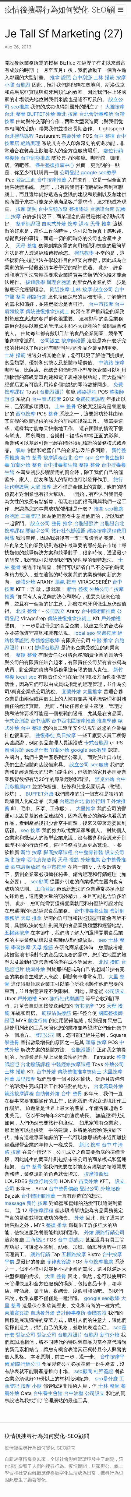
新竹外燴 (109, 1335)
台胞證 (23, 85)
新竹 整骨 (31, 457)
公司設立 (50, 340)
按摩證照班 (96, 1174)
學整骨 (12, 1042)
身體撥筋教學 (45, 640)
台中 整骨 (71, 1093)
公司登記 (69, 172)
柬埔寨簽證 (17, 1313)
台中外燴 (46, 1071)
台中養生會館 (47, 1393)
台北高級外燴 (108, 1086)
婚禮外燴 (25, 582)
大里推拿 (92, 691)
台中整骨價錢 (63, 1188)
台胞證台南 (102, 209)
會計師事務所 (71, 1313)
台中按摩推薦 (51, 180)
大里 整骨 (55, 1276)
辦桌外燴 (105, 779)
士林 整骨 (65, 406)
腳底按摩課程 (58, 852)
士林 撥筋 (104, 77)
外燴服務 (110, 1188)
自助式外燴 (54, 224)
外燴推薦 (90, 859)
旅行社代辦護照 (68, 531)
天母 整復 (26, 245)
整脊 (53, 414)
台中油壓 (40, 721)
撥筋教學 (84, 253)
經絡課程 (87, 392)
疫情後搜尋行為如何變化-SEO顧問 (63, 9)
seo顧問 (39, 881)
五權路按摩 (17, 933)
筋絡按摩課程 (19, 1093)
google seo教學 (98, 172)
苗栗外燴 (71, 136)
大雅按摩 (115, 107)
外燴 (79, 1218)
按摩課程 (14, 531)
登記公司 (45, 1035)
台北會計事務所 (96, 114)
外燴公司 (99, 589)
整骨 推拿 (62, 523)
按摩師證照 (73, 340)
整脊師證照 (28, 224)
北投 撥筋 (109, 962)
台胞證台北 (112, 523)
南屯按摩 (84, 1006)
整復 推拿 (56, 1225)
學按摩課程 (41, 1210)
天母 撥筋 (68, 859)
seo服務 (99, 764)
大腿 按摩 (40, 487)
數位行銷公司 (43, 1181)
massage (15, 1203)
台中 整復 (104, 136)
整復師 (12, 158)
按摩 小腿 (31, 1386)
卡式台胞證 (17, 721)
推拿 (99, 509)
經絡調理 (30, 143)
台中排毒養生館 (60, 465)
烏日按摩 (66, 735)
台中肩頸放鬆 (53, 209)
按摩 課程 (78, 224)
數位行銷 (113, 150)
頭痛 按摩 (96, 1042)
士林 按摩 (81, 289)
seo (25, 830)
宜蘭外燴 (20, 465)
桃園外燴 (35, 969)
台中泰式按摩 (46, 399)
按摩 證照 (26, 209)
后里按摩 (25, 1079)
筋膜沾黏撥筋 (56, 1013)
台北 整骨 (15, 114)
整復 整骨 (89, 465)
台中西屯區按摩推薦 (73, 721)
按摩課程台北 (58, 457)
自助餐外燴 (47, 1093)
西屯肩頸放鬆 (41, 859)
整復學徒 (79, 209)
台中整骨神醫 (88, 852)
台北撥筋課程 (19, 136)
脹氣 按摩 (65, 582)
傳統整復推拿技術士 (47, 311)
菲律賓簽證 (59, 1262)
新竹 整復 (77, 589)
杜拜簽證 (103, 1371)
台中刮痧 (82, 77)
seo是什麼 (37, 750)
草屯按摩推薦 (98, 1262)
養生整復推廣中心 (54, 165)
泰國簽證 (14, 750)
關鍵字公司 (38, 531)
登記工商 (26, 180)
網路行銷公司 (110, 1232)
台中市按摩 (101, 304)
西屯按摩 (25, 414)
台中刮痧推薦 (35, 158)
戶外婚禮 (111, 618)
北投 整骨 (26, 611)
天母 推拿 (100, 224)
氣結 (21, 450)
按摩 (16, 216)
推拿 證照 (60, 77)
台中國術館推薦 (98, 611)
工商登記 (30, 516)
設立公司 (103, 289)
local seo (84, 633)
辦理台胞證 (59, 282)
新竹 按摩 (31, 852)
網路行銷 (37, 297)
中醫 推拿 (102, 640)
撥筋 (9, 538)
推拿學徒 (106, 721)
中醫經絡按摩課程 (70, 1064)
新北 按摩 (67, 114)
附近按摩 (59, 289)
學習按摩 (106, 633)
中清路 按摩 (112, 362)
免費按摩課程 (90, 399)
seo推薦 (20, 107)
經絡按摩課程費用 (106, 531)
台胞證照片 (52, 392)
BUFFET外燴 (41, 114)
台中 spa (84, 457)
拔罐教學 (35, 282)
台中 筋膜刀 (71, 1240)
